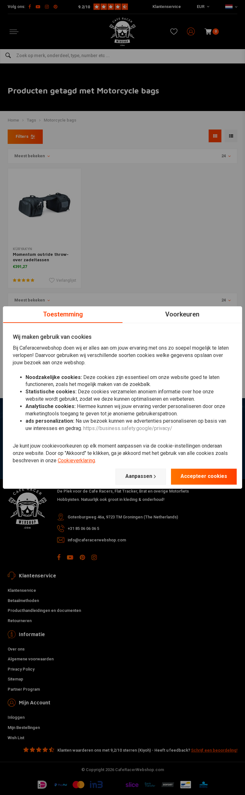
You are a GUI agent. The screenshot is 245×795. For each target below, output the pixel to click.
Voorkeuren (182, 314)
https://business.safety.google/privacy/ (127, 428)
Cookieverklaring (76, 460)
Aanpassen (138, 476)
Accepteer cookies (204, 476)
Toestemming (63, 314)
